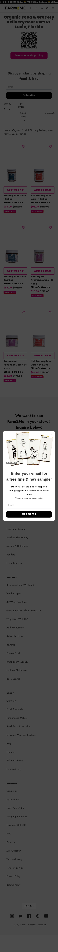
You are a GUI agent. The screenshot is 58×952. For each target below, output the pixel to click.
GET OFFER (29, 514)
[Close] (50, 435)
